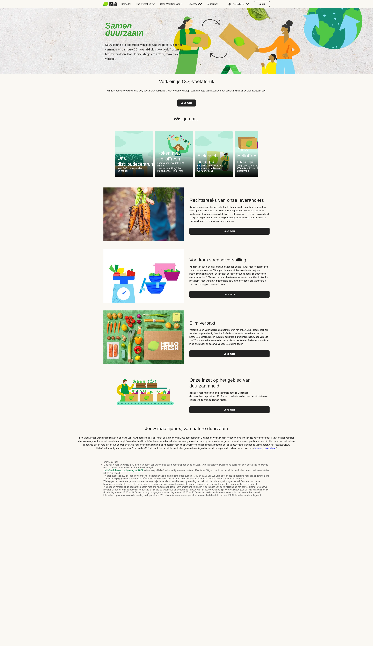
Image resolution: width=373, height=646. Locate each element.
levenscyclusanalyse (265, 448)
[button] (239, 4)
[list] (186, 154)
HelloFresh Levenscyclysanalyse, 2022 (123, 470)
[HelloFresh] (110, 4)
